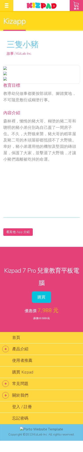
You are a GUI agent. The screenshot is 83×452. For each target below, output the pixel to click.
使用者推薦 (22, 360)
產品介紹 (20, 349)
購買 (41, 297)
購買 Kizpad (22, 372)
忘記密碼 (20, 418)
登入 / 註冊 (22, 406)
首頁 (16, 337)
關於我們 (20, 395)
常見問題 (20, 383)
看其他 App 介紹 (18, 232)
